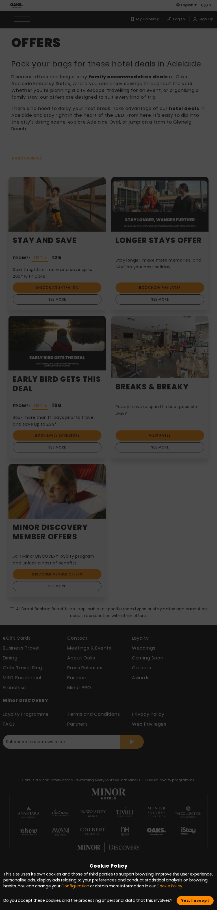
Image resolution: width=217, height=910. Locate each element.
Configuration (75, 886)
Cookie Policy (169, 886)
